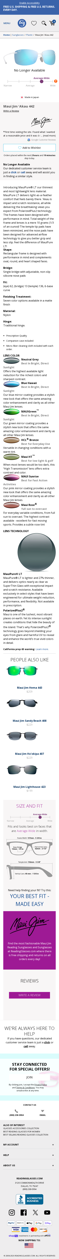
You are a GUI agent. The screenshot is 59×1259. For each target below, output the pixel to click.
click (47, 1042)
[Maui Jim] (43, 122)
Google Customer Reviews (43, 139)
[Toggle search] (44, 23)
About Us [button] (9, 1165)
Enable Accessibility (29, 2)
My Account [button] (11, 1144)
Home (6, 35)
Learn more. (42, 649)
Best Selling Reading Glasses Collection (25, 1134)
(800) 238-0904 (16, 1115)
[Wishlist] (34, 23)
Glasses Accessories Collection (21, 1128)
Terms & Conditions (25, 1087)
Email (43, 1115)
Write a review (29, 995)
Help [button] (6, 1155)
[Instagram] (12, 1215)
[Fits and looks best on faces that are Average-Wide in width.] (29, 86)
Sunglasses (18, 35)
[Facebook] (24, 1215)
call (23, 172)
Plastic (29, 35)
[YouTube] (47, 1215)
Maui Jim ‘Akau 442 (44, 35)
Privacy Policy (40, 1084)
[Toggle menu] (6, 23)
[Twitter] (35, 1215)
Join (29, 1077)
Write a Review (11, 110)
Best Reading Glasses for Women (21, 1131)
